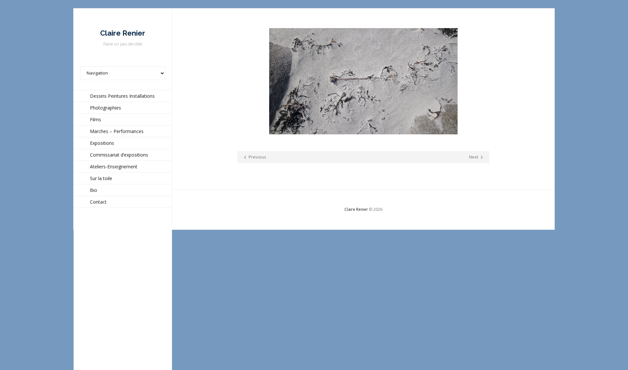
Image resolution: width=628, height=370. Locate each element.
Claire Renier (356, 209)
